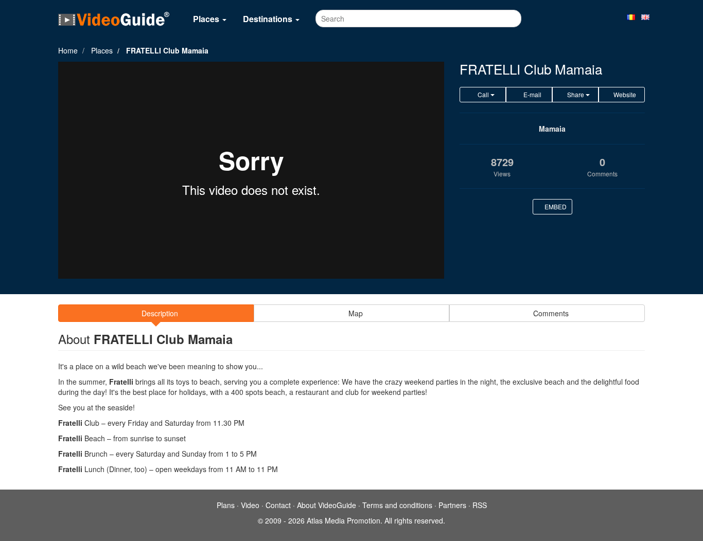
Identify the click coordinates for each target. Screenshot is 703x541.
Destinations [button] (268, 19)
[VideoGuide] (113, 18)
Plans (226, 505)
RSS (479, 505)
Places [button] (207, 19)
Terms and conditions (397, 505)
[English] (645, 16)
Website (624, 94)
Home (68, 50)
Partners (452, 505)
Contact (278, 505)
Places (102, 50)
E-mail (531, 94)
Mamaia (552, 128)
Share (576, 94)
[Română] (631, 16)
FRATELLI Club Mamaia (167, 50)
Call (483, 94)
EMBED (555, 206)
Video (250, 505)
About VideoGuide (326, 505)
